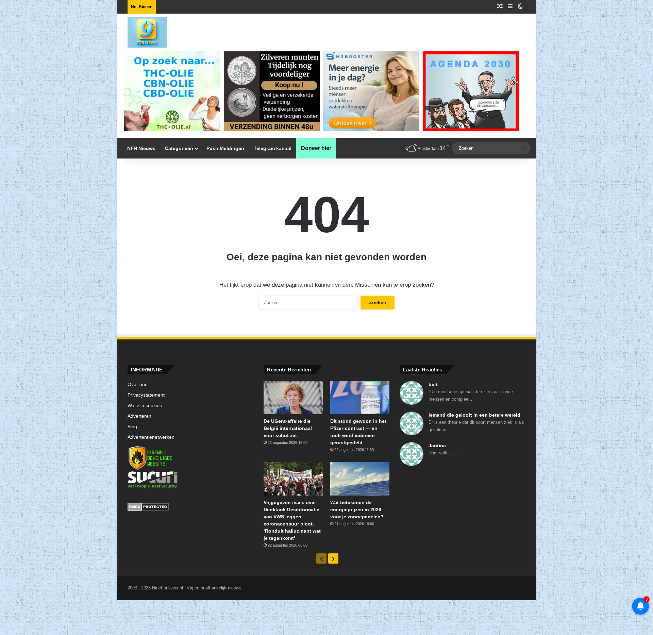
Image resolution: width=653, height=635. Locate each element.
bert (433, 384)
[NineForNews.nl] (142, 31)
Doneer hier (316, 148)
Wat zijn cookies (145, 405)
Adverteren (139, 416)
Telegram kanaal (272, 148)
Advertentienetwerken (151, 437)
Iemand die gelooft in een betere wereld (474, 415)
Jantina (437, 445)
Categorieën (179, 148)
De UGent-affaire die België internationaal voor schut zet (288, 428)
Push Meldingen (225, 148)
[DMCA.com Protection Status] (190, 508)
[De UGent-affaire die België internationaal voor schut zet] (293, 397)
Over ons (137, 384)
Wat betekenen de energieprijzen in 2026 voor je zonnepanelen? (357, 509)
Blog (132, 426)
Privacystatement (146, 395)
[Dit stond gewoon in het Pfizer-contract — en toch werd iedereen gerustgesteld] (359, 397)
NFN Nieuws (141, 148)
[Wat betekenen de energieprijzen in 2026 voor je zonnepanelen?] (359, 478)
